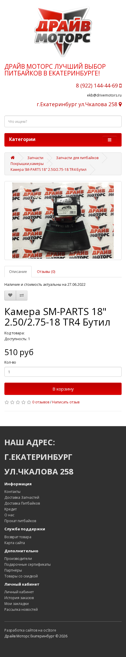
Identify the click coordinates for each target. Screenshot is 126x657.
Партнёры (13, 570)
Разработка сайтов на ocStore (30, 630)
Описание (18, 271)
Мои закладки (16, 603)
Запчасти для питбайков (77, 157)
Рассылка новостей (21, 609)
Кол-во (10, 362)
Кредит (10, 509)
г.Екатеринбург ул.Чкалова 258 (78, 104)
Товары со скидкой (21, 576)
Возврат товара (17, 536)
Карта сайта (14, 542)
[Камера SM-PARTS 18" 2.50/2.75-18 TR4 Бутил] (63, 220)
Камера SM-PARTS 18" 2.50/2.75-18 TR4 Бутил (48, 169)
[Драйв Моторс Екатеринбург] (63, 31)
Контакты (12, 491)
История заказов (19, 597)
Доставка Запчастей (21, 497)
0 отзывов (40, 402)
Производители (18, 558)
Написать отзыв (65, 402)
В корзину (63, 389)
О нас (9, 514)
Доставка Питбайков (22, 503)
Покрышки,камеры (27, 163)
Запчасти (35, 157)
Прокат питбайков (20, 520)
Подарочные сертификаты (27, 564)
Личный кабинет (19, 591)
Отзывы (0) (46, 271)
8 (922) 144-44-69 (97, 85)
